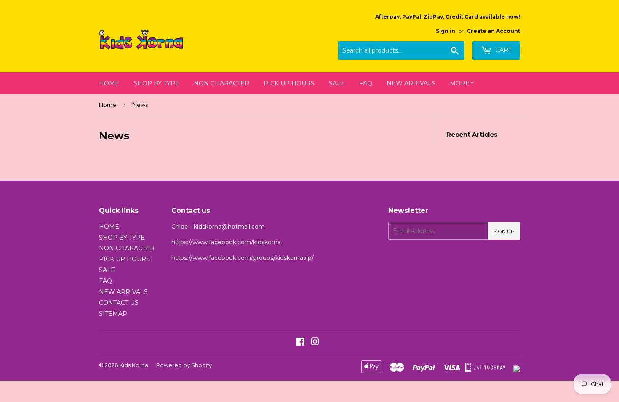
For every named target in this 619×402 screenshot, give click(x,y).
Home (107, 104)
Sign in (445, 31)
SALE (337, 83)
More (460, 83)
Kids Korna (133, 365)
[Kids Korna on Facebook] (300, 342)
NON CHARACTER (221, 83)
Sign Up (504, 231)
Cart (503, 50)
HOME (109, 83)
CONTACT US (119, 303)
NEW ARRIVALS (411, 83)
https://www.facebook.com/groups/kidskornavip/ (242, 258)
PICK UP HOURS (289, 83)
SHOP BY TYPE (156, 83)
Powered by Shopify (184, 365)
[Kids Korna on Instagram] (315, 342)
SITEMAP (113, 313)
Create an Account (493, 31)
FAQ (365, 83)
